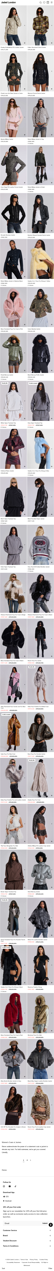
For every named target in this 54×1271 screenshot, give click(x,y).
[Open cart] (48, 2)
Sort (3, 1268)
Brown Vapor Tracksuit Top (8, 891)
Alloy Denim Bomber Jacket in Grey (11, 1081)
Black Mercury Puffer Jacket (36, 375)
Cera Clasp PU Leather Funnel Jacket (12, 187)
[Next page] (30, 1161)
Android (8, 1201)
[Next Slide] (24, 25)
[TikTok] (15, 1186)
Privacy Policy (34, 1259)
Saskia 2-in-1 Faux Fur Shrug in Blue (38, 471)
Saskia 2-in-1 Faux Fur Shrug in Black (12, 987)
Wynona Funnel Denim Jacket (36, 93)
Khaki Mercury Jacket (7, 375)
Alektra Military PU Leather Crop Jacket (39, 845)
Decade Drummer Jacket (8, 235)
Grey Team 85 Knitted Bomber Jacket (38, 567)
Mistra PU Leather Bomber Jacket (37, 939)
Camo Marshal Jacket (34, 329)
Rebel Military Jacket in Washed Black (12, 281)
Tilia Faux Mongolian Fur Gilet (9, 845)
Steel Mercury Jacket (34, 891)
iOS (7, 1196)
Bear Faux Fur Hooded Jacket (36, 754)
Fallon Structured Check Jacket (37, 47)
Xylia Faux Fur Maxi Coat (8, 754)
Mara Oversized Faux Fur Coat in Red (12, 1035)
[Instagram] (4, 1186)
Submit (44, 1223)
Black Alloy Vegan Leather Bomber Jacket (40, 1081)
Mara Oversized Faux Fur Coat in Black (12, 660)
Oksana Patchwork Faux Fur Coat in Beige (13, 614)
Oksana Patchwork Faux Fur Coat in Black (40, 614)
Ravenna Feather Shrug (35, 987)
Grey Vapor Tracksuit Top (35, 423)
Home (4, 1170)
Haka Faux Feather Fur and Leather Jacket (13, 800)
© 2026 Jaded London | (13, 1259)
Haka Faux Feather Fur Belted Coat (38, 706)
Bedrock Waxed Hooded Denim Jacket (39, 235)
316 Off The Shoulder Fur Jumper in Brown (13, 1127)
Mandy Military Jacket (7, 139)
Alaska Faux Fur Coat (34, 800)
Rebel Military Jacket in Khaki (36, 187)
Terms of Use (24, 1259)
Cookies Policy (43, 1259)
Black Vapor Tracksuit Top (8, 518)
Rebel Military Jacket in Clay (36, 139)
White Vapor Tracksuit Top (8, 423)
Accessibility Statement (13, 1262)
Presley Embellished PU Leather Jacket (12, 47)
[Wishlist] (44, 3)
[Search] (40, 2)
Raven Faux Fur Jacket (34, 660)
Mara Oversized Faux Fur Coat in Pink (12, 329)
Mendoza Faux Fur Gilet (35, 1035)
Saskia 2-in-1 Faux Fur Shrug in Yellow (39, 281)
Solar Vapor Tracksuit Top (8, 567)
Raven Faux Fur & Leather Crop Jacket (39, 1127)
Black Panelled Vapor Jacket (36, 518)
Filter (50, 1268)
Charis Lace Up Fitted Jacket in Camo (12, 93)
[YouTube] (10, 1186)
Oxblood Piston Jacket (7, 471)
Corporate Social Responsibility (31, 1262)
